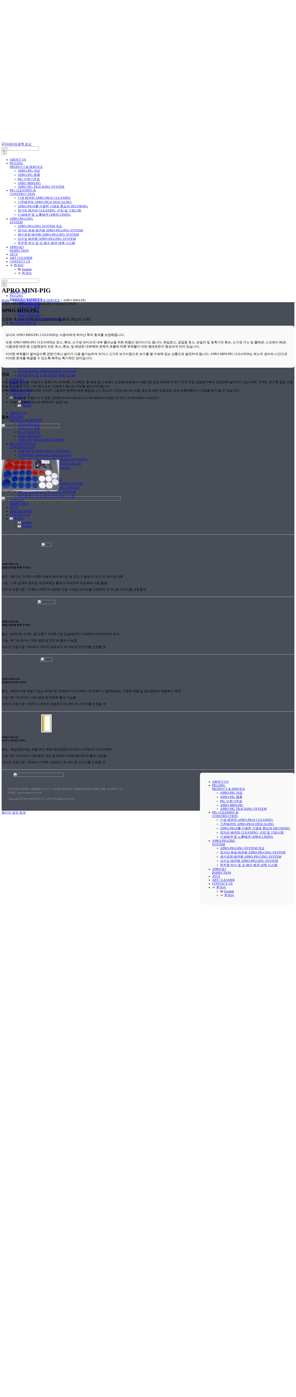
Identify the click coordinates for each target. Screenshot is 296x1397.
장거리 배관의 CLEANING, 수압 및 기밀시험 (252, 832)
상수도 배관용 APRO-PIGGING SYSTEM (249, 861)
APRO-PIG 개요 (231, 792)
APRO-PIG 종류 (231, 797)
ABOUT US (220, 781)
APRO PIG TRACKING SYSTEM (243, 809)
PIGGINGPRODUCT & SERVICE (228, 787)
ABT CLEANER (223, 880)
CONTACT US (222, 883)
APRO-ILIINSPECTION (221, 870)
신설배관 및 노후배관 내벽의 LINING (246, 836)
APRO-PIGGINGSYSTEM (223, 842)
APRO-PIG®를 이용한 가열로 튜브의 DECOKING (255, 828)
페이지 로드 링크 (14, 812)
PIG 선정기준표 (231, 801)
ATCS (216, 876)
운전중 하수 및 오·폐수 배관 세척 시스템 (248, 865)
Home (5, 300)
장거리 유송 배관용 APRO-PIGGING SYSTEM (252, 852)
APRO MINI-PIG (231, 805)
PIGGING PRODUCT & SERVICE (36, 300)
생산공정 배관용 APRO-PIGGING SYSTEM (250, 856)
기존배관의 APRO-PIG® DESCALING (247, 824)
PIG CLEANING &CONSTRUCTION (225, 814)
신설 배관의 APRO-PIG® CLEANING (246, 820)
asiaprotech (32, 304)
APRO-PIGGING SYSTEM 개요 (242, 848)
